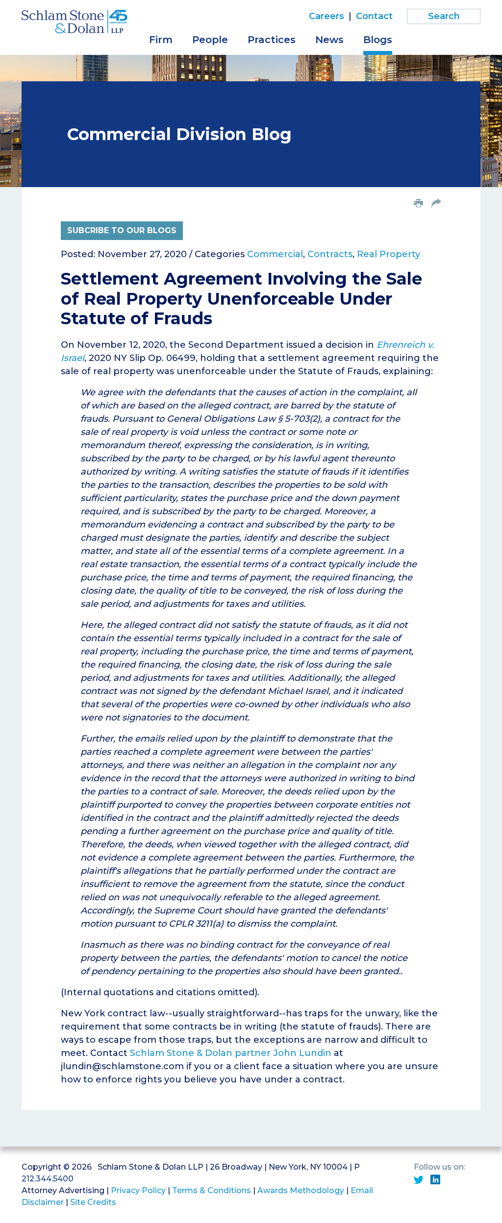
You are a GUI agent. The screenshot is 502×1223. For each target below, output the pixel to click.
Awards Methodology (300, 1190)
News (329, 40)
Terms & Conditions (211, 1190)
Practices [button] (272, 40)
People (210, 40)
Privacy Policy (138, 1190)
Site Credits (93, 1202)
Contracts (329, 254)
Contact (374, 16)
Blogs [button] (377, 40)
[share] (436, 204)
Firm (161, 40)
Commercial (275, 254)
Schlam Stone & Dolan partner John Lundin (230, 1053)
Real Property (388, 254)
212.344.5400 (48, 1178)
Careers (326, 16)
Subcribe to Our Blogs (121, 230)
